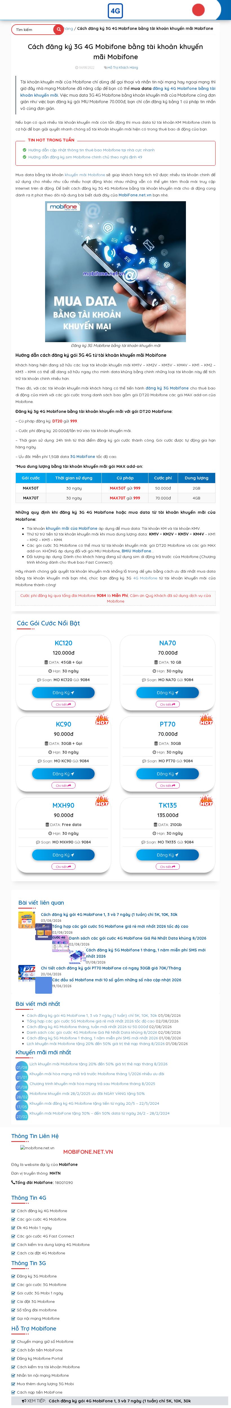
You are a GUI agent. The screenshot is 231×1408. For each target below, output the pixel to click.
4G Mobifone (145, 578)
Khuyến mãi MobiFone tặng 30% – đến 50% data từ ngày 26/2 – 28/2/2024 (100, 1113)
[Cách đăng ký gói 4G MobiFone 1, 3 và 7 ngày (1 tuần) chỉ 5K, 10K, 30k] (26, 919)
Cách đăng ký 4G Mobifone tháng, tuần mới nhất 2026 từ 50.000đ (87, 1026)
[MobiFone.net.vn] (115, 11)
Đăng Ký (62, 692)
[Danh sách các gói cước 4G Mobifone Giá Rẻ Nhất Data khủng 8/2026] (60, 943)
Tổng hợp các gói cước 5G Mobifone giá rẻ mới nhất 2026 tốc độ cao (120, 926)
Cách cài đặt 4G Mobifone (41, 1253)
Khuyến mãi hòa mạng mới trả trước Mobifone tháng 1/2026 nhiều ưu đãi (97, 1073)
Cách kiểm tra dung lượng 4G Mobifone (53, 1244)
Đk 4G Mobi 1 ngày (34, 1227)
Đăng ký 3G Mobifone (37, 1276)
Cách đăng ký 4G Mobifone (42, 1210)
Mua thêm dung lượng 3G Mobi (45, 1383)
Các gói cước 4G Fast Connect (45, 1236)
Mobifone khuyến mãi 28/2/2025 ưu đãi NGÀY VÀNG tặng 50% (87, 1093)
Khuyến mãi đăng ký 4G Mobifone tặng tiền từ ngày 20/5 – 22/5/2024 (94, 1103)
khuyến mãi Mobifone (85, 174)
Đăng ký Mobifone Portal (40, 1358)
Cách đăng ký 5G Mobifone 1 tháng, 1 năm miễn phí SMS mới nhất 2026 (146, 953)
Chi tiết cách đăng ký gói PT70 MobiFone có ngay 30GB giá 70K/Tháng (111, 968)
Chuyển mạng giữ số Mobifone (45, 1341)
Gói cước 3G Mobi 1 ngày (40, 1293)
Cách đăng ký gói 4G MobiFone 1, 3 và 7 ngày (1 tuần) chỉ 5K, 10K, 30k (120, 1400)
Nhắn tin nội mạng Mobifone (43, 1375)
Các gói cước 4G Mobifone (41, 1219)
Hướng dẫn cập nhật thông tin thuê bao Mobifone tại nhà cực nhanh (91, 149)
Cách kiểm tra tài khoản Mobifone (48, 1366)
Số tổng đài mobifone (37, 1309)
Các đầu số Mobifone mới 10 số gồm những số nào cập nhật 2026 (116, 979)
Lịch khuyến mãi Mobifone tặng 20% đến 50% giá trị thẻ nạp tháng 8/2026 (96, 1043)
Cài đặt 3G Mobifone (36, 1301)
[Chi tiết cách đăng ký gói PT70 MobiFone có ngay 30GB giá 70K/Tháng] (26, 973)
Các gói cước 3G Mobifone (41, 1284)
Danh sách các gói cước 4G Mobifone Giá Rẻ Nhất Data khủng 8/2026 (137, 938)
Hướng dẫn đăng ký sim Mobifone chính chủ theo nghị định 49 (85, 157)
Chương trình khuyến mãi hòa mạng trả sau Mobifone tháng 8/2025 (92, 1083)
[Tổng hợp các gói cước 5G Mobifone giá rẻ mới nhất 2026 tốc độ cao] (43, 931)
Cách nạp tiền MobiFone (39, 1392)
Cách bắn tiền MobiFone (39, 1349)
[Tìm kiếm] (58, 29)
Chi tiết (62, 704)
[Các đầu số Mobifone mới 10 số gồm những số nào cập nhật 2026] (43, 985)
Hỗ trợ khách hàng (123, 67)
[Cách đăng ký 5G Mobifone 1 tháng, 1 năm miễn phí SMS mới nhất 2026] (77, 955)
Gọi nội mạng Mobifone (38, 1318)
